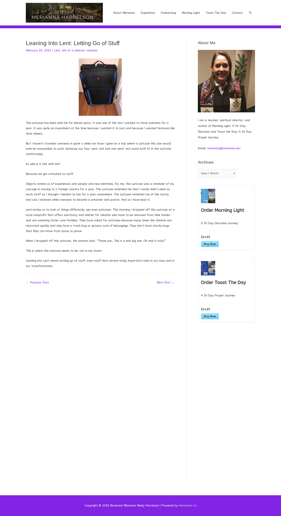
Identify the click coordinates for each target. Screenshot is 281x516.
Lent (57, 50)
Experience (148, 13)
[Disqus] (100, 334)
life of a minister (73, 50)
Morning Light (191, 13)
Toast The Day (216, 13)
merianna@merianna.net (223, 148)
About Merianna (124, 13)
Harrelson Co (188, 505)
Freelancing (168, 13)
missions (92, 50)
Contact (237, 13)
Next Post (165, 282)
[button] (250, 13)
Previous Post (37, 282)
